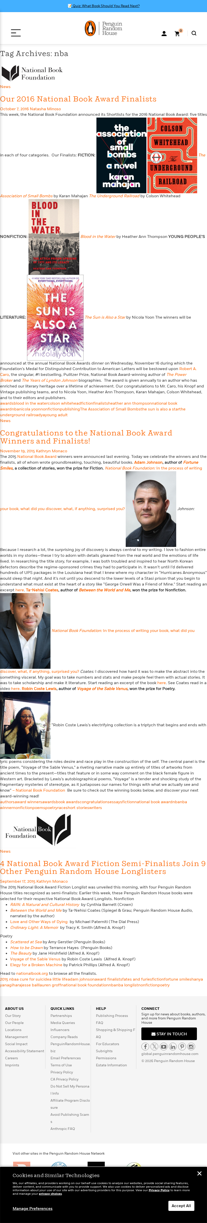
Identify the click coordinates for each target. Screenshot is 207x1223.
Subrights (104, 1051)
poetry (51, 808)
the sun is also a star (160, 409)
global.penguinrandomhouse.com (169, 1053)
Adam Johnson (148, 462)
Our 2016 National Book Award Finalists (78, 99)
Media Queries (62, 1022)
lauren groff (50, 985)
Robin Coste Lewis (39, 688)
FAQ (99, 1022)
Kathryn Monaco (51, 451)
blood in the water (31, 403)
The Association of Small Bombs (110, 409)
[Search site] (194, 33)
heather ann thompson (130, 403)
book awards (68, 802)
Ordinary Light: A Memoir (34, 927)
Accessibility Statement (24, 1051)
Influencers (59, 1029)
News (5, 87)
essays (116, 802)
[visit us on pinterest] (182, 1046)
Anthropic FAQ (62, 1128)
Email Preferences (65, 1058)
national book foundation (85, 985)
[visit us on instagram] (191, 1046)
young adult (56, 415)
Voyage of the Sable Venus (35, 959)
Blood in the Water (97, 236)
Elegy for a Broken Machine (36, 965)
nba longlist (127, 985)
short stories (77, 808)
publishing (70, 409)
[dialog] (103, 1195)
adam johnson (81, 979)
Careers (11, 1058)
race (61, 808)
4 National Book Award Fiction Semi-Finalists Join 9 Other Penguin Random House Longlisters (103, 868)
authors (7, 802)
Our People (14, 1022)
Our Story (13, 1015)
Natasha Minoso (45, 109)
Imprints (12, 1065)
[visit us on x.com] (154, 1046)
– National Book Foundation (39, 790)
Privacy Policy (61, 1072)
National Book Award (37, 456)
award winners (28, 802)
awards (7, 403)
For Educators (107, 1044)
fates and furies (137, 979)
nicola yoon (29, 409)
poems (38, 808)
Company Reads (64, 1037)
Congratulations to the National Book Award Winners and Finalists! (86, 437)
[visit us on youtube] (164, 1046)
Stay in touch (171, 1034)
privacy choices (50, 1194)
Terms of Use (61, 1065)
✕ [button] (199, 1174)
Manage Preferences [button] (33, 1208)
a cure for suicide (32, 979)
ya (43, 415)
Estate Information (111, 1065)
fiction (87, 403)
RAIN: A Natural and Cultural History (44, 904)
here (19, 590)
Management (16, 1037)
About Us (14, 1008)
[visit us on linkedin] (173, 1046)
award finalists (108, 979)
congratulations (95, 802)
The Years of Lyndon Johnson (49, 380)
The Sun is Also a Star (105, 317)
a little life (58, 979)
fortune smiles (177, 979)
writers (95, 808)
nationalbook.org (32, 973)
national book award (153, 802)
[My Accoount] (164, 33)
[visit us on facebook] (145, 1046)
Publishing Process (112, 1015)
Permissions (106, 1058)
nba (15, 409)
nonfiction (50, 409)
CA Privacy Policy (64, 1079)
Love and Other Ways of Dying (39, 922)
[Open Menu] (16, 33)
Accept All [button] (181, 1206)
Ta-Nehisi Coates (42, 590)
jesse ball (30, 985)
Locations (13, 1029)
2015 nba (8, 979)
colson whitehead (64, 403)
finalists (100, 403)
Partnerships (61, 1015)
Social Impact (16, 1044)
